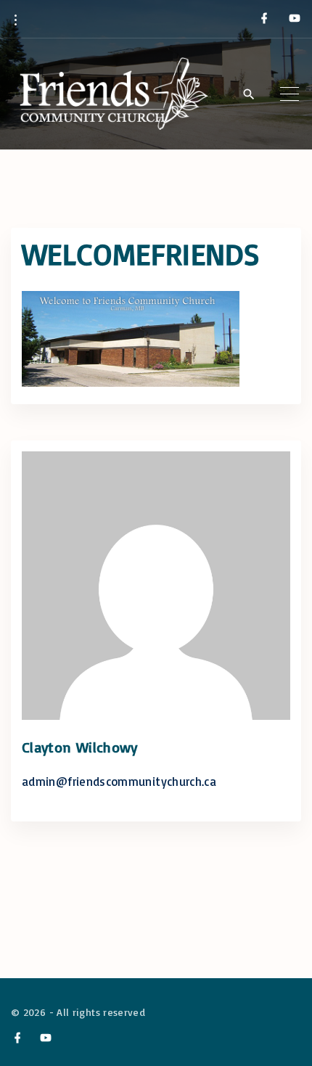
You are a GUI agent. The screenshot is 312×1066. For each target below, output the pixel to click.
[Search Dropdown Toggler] (248, 94)
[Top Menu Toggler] (289, 94)
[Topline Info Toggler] (15, 19)
